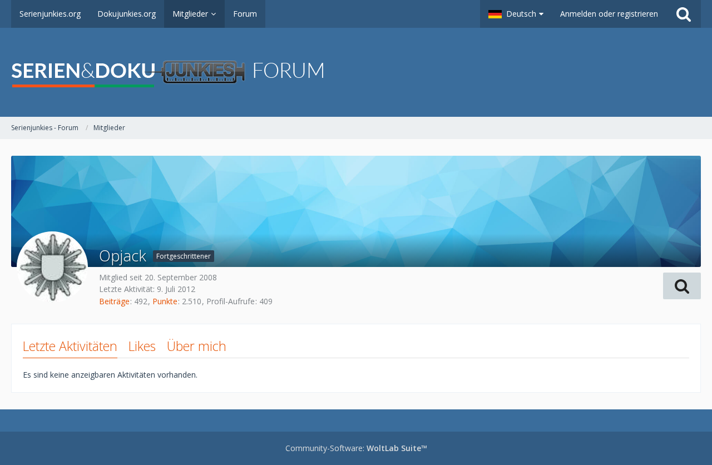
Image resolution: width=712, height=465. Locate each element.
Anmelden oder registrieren (609, 13)
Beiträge (114, 301)
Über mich (196, 346)
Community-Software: (356, 448)
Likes (142, 346)
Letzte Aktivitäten (70, 346)
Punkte (164, 301)
